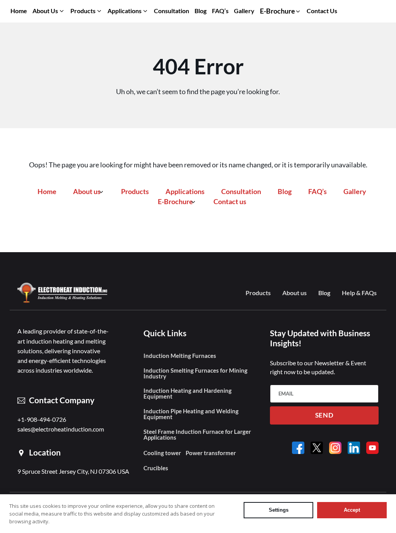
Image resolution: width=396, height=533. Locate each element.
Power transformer (211, 453)
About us (45, 10)
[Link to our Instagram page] (335, 448)
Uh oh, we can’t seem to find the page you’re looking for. (198, 92)
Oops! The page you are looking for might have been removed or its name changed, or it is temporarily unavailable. (198, 165)
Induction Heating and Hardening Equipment (187, 393)
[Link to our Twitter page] (317, 448)
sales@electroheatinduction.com (60, 429)
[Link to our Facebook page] (298, 448)
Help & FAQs (359, 293)
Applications (125, 10)
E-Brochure (175, 202)
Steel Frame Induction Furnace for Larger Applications (197, 434)
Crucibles (155, 468)
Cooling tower (162, 453)
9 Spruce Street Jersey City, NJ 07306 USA (73, 471)
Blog (201, 10)
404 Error (198, 66)
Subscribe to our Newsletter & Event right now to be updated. (318, 367)
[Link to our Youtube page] (372, 448)
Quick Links (164, 333)
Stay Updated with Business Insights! (320, 338)
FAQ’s (220, 10)
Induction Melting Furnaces (179, 356)
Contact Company (61, 400)
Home (18, 10)
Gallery (244, 10)
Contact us (322, 10)
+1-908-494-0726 (41, 419)
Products (83, 10)
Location (45, 452)
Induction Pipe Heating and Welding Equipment (191, 414)
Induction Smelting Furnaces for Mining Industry (195, 373)
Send (324, 415)
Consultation (171, 10)
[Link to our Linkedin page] (354, 448)
